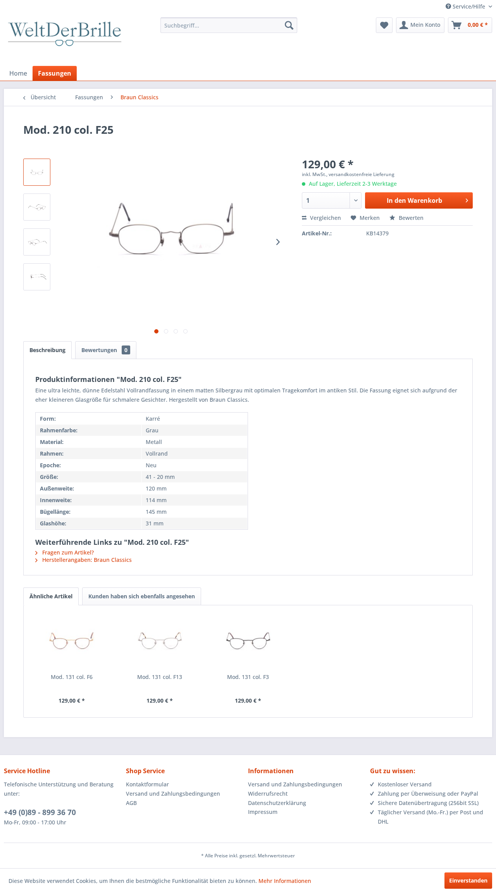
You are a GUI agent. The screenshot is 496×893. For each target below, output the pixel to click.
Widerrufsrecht (268, 793)
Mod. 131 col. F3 (248, 677)
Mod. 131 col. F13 (159, 677)
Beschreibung (47, 350)
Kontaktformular (147, 784)
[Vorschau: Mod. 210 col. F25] (36, 172)
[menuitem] (228, 25)
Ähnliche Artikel (50, 596)
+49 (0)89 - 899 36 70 (40, 812)
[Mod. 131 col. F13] (160, 642)
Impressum (262, 811)
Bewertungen (104, 350)
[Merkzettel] (384, 25)
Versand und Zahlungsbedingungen (173, 793)
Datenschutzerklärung (277, 803)
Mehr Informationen (284, 880)
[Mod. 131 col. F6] (71, 642)
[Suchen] (289, 25)
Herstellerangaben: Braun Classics (86, 559)
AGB (131, 803)
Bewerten (410, 217)
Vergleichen (324, 217)
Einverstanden (468, 880)
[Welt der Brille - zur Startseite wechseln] (65, 40)
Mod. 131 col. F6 (72, 677)
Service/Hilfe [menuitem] (469, 6)
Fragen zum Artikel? (67, 552)
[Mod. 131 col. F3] (248, 642)
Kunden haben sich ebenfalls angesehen (141, 596)
